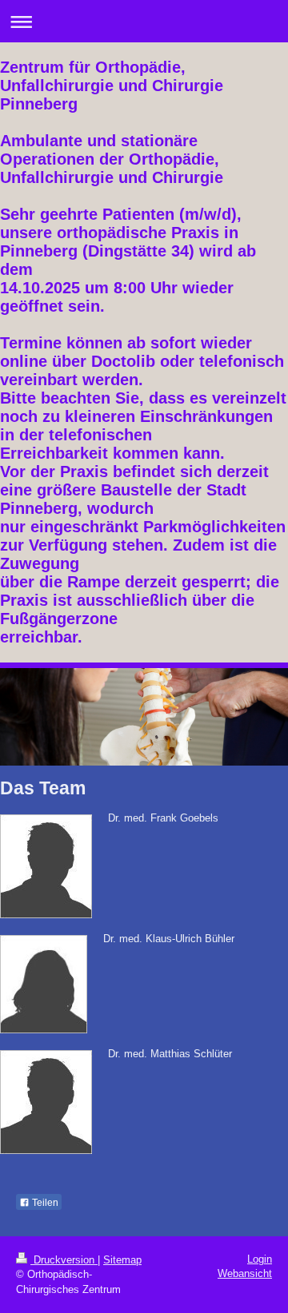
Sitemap (122, 1260)
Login (259, 1259)
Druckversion (64, 1260)
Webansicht (245, 1273)
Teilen (44, 1202)
